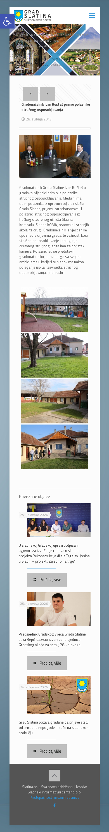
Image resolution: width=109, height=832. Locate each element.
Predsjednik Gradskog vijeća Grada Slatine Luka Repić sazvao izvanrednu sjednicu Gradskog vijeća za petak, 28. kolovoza (52, 639)
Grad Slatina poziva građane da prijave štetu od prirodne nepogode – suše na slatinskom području (54, 727)
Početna (25, 53)
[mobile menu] (92, 15)
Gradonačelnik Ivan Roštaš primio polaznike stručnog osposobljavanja (53, 61)
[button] (7, 21)
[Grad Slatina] (32, 15)
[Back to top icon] (54, 775)
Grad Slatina (51, 53)
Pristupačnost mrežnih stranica (54, 797)
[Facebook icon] (55, 805)
